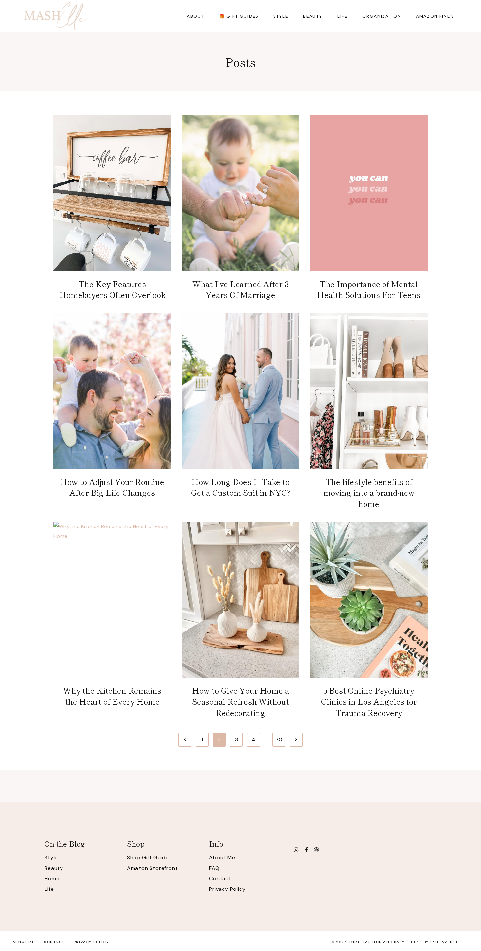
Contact (220, 878)
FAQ (214, 868)
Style (51, 857)
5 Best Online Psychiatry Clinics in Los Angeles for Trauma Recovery (369, 701)
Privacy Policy (227, 889)
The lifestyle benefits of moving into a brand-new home (369, 492)
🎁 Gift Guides (238, 16)
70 (279, 739)
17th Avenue (444, 942)
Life (49, 889)
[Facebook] (306, 849)
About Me (222, 857)
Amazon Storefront (152, 868)
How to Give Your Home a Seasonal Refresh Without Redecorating (240, 701)
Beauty (54, 868)
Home (52, 878)
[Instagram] (296, 849)
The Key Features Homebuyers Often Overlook (112, 289)
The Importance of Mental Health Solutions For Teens (368, 289)
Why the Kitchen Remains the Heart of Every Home (112, 695)
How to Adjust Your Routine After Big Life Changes (112, 487)
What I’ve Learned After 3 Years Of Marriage (240, 289)
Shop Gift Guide (148, 857)
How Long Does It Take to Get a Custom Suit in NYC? (240, 487)
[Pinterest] (316, 849)
